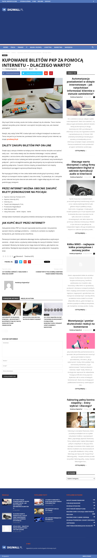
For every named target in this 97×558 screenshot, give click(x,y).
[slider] (7, 256)
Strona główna (25, 1)
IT (26, 47)
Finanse (20, 47)
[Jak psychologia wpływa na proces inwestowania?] (32, 309)
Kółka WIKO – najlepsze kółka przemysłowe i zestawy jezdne (80, 247)
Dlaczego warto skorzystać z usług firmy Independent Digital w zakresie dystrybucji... (20, 517)
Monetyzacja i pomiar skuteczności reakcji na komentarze (81, 323)
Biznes (5, 47)
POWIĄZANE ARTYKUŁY (11, 298)
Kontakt (48, 1)
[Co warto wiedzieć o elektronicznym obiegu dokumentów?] (39, 502)
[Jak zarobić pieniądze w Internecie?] (39, 519)
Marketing (58, 47)
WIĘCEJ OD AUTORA (27, 298)
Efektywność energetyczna (75, 509)
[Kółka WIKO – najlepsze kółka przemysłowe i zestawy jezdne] (80, 264)
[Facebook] (93, 1)
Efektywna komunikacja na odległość (79, 526)
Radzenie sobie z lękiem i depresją (77, 517)
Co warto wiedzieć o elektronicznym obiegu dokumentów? (53, 501)
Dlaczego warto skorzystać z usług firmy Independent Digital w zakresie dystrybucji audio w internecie (80, 167)
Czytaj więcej (80, 150)
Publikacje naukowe (73, 503)
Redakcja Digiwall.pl (11, 69)
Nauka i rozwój (35, 47)
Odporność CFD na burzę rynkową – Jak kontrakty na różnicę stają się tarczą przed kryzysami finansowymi (11, 321)
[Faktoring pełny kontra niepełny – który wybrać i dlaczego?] (80, 420)
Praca (13, 47)
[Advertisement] (48, 31)
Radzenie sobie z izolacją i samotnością (80, 511)
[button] (92, 47)
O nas (34, 1)
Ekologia (69, 514)
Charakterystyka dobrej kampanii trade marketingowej (49, 273)
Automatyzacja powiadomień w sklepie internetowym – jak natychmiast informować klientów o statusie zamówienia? (81, 86)
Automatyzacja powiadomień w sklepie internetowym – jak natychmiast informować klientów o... (21, 504)
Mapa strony (87, 556)
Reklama (40, 1)
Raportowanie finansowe (75, 500)
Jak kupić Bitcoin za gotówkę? (52, 509)
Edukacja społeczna (73, 506)
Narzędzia (68, 47)
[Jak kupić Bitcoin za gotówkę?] (39, 511)
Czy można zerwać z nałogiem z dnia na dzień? (15, 273)
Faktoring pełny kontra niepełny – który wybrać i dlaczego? (81, 402)
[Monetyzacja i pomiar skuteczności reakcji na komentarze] (80, 341)
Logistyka (48, 47)
